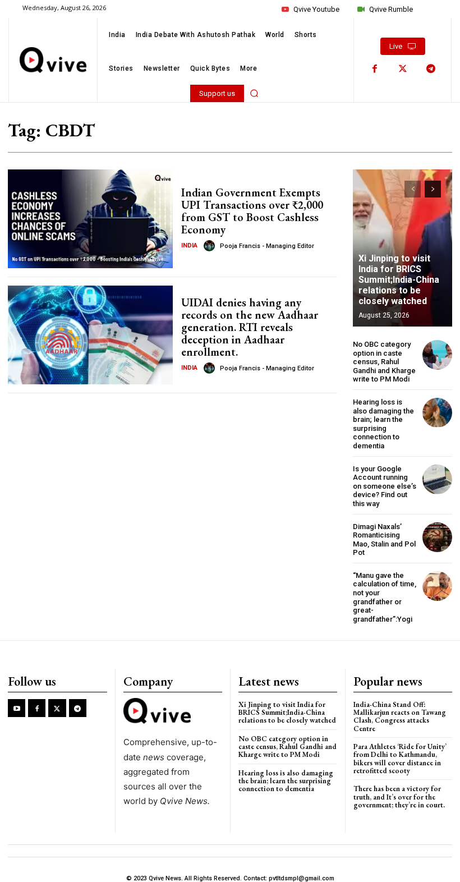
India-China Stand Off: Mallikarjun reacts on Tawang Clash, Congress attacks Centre (399, 716)
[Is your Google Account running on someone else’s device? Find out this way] (437, 479)
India (189, 245)
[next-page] (433, 189)
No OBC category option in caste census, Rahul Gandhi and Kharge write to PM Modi (384, 361)
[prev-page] (412, 189)
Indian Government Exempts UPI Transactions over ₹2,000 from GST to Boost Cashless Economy (252, 211)
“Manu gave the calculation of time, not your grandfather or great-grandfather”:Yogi (384, 597)
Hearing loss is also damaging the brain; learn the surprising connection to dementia (383, 424)
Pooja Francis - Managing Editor (267, 246)
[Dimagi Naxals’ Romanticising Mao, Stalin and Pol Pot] (437, 537)
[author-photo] (211, 245)
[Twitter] (403, 69)
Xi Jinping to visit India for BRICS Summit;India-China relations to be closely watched (398, 280)
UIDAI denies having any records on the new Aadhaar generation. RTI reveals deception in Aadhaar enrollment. (249, 327)
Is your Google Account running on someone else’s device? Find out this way (384, 486)
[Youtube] (16, 707)
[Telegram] (431, 69)
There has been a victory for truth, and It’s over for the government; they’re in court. (399, 797)
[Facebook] (375, 69)
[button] (254, 93)
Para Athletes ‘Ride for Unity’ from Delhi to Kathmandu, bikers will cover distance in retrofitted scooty (400, 758)
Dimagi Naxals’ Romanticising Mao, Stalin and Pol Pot (384, 539)
